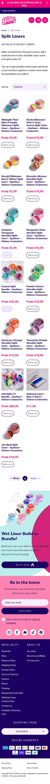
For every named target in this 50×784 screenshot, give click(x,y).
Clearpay (5, 688)
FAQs (3, 656)
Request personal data (12, 693)
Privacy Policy (8, 669)
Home (4, 30)
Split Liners (15, 30)
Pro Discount (33, 660)
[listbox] (30, 87)
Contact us (6, 706)
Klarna (4, 683)
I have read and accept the (19, 619)
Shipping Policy (8, 665)
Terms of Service (9, 674)
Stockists (6, 651)
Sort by (4, 87)
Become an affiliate (36, 656)
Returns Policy (8, 660)
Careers (5, 679)
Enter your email (13, 602)
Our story (31, 651)
